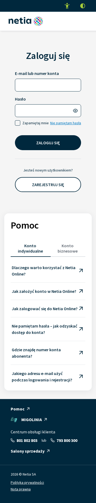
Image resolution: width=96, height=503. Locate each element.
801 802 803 (27, 440)
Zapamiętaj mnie (35, 123)
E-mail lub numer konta (37, 73)
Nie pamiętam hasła (65, 123)
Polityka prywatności (27, 482)
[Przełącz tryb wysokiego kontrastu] (82, 5)
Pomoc (18, 409)
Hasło (20, 99)
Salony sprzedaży (28, 451)
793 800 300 (67, 440)
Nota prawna (21, 489)
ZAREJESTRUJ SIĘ (48, 184)
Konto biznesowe (68, 248)
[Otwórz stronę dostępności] (67, 5)
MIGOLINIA (31, 419)
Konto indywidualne (30, 248)
